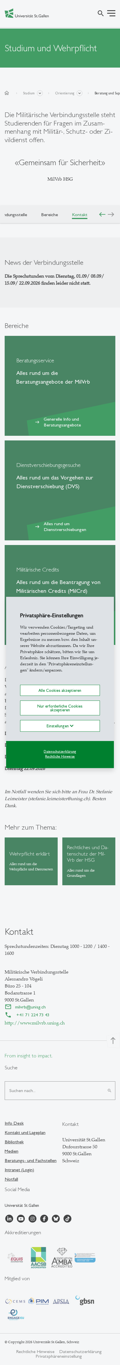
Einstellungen (58, 726)
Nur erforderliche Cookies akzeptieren (59, 708)
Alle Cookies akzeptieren (59, 690)
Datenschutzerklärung (60, 751)
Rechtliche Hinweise (60, 756)
